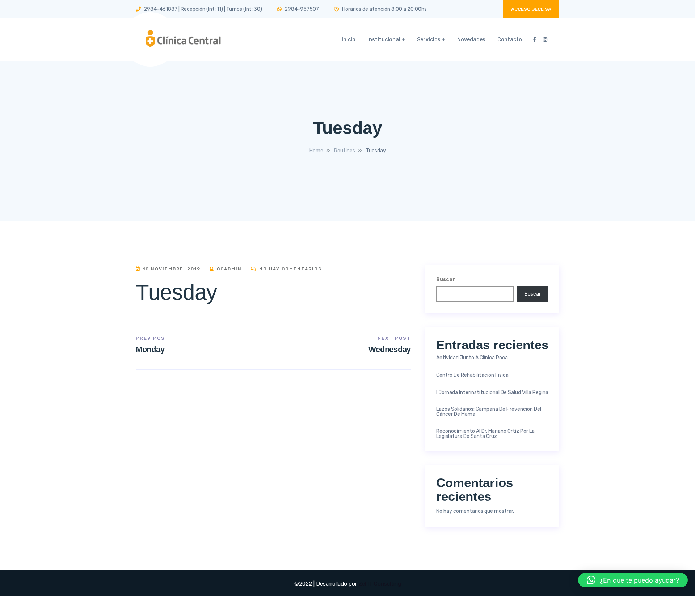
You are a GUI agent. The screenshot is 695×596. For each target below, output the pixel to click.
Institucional (383, 40)
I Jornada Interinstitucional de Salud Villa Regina (492, 392)
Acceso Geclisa (531, 9)
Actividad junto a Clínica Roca (472, 357)
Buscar (445, 279)
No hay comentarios (289, 268)
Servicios (429, 40)
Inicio (348, 40)
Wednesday (389, 349)
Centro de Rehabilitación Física (472, 375)
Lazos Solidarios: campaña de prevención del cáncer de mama (488, 412)
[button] (633, 580)
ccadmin (228, 268)
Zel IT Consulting (379, 583)
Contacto (509, 40)
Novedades (471, 40)
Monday (150, 349)
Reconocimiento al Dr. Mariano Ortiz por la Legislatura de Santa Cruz (485, 434)
